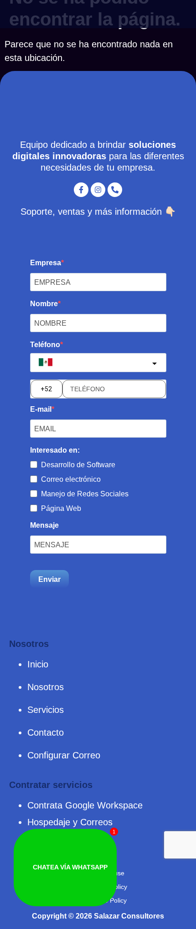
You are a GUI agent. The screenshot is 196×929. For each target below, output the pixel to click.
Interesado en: (55, 450)
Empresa (45, 263)
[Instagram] (98, 189)
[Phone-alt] (115, 189)
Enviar (49, 579)
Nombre (44, 304)
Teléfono (45, 344)
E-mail (41, 409)
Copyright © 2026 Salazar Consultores (98, 916)
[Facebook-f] (81, 189)
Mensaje (44, 525)
